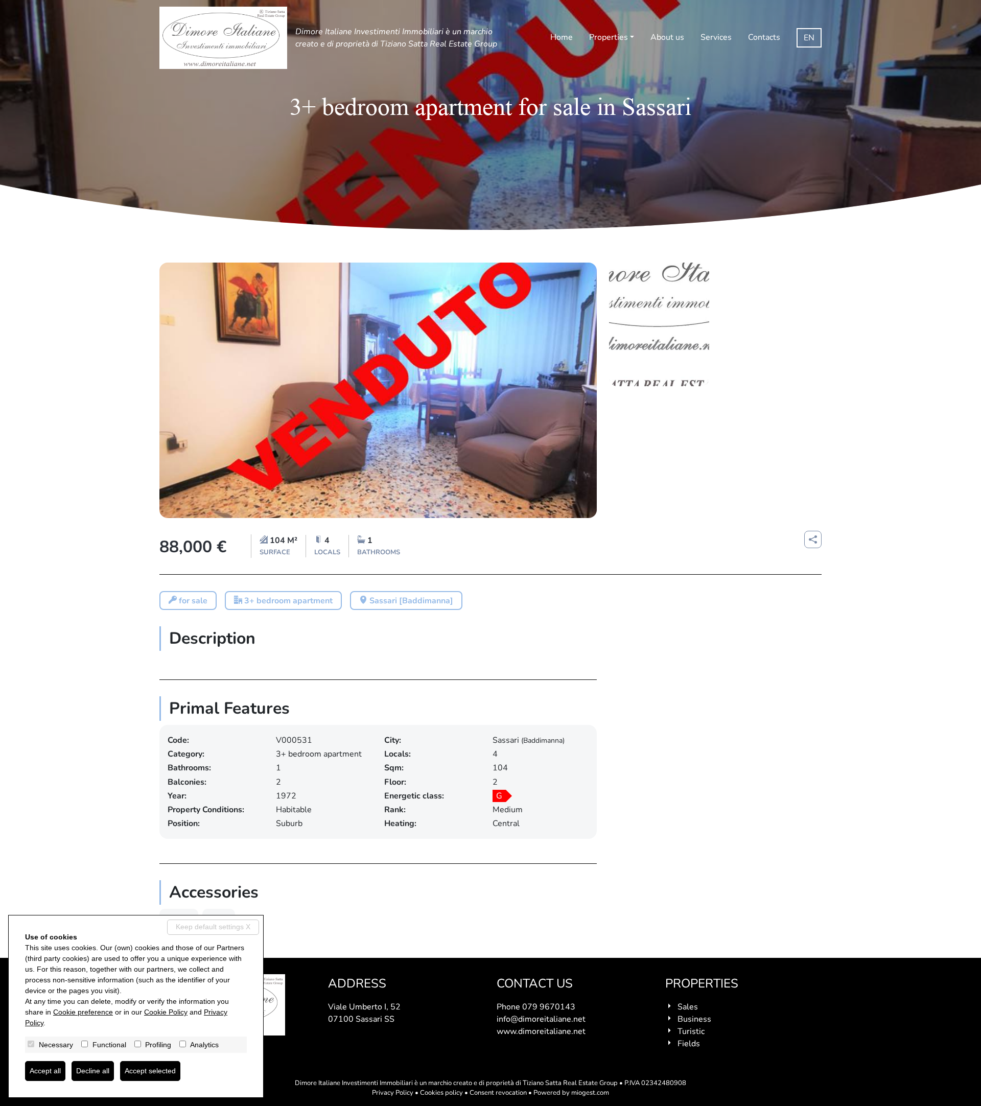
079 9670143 (548, 1007)
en (809, 37)
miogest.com (590, 1092)
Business (694, 1019)
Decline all (92, 1071)
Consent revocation (498, 1092)
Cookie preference (83, 1012)
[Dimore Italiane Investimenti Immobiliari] (223, 38)
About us (667, 37)
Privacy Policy (392, 1092)
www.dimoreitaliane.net (541, 1031)
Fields (689, 1043)
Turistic (691, 1031)
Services (716, 37)
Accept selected (150, 1071)
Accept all (45, 1071)
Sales (688, 1007)
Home (561, 37)
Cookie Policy (166, 1012)
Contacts (764, 37)
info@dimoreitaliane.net (541, 1019)
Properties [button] (608, 37)
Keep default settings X (213, 927)
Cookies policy (441, 1092)
